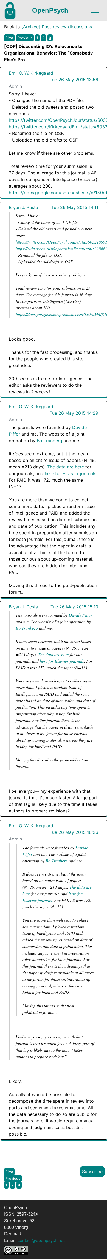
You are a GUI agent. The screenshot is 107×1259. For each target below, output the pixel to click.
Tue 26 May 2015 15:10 (74, 606)
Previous (25, 38)
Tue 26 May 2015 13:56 (74, 79)
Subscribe (92, 1171)
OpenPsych (50, 10)
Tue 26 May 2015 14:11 (74, 207)
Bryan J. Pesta (23, 207)
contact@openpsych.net (41, 1240)
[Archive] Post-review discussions (56, 26)
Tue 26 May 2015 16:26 (74, 832)
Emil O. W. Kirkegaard (31, 73)
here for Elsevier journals (70, 473)
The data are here (65, 467)
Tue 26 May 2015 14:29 (74, 413)
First (9, 38)
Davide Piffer (80, 615)
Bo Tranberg (49, 440)
